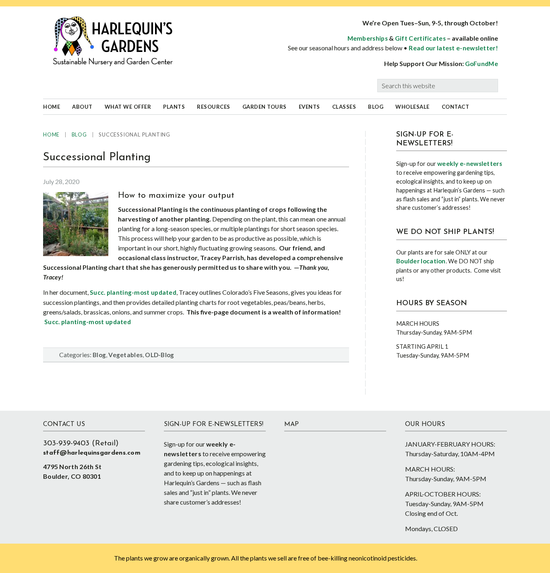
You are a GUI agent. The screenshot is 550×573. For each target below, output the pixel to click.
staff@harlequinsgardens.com (92, 453)
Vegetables (125, 354)
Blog (99, 354)
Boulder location (421, 261)
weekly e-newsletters (469, 163)
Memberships (367, 38)
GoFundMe (481, 63)
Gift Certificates (420, 38)
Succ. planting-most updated (133, 292)
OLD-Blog (159, 354)
